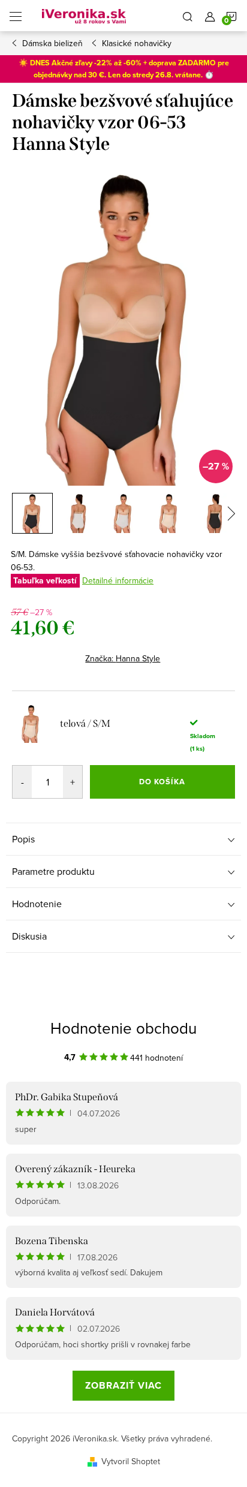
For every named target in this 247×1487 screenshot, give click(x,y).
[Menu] (15, 15)
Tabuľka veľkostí (45, 580)
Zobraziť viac (123, 1385)
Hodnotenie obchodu (123, 1028)
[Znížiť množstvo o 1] (22, 782)
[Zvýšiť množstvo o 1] (72, 782)
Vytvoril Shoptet (130, 1461)
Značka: (122, 658)
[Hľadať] (187, 15)
